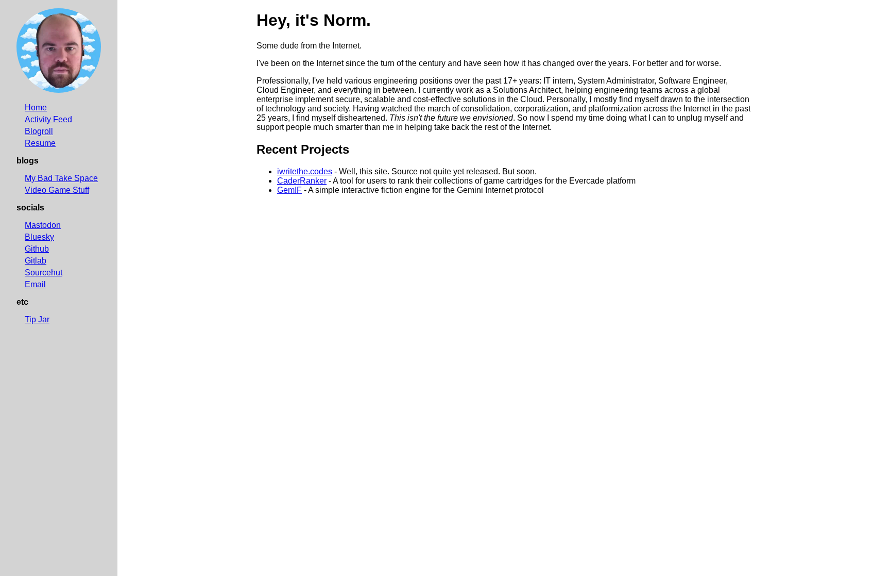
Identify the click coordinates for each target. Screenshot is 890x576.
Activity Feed (48, 119)
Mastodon (43, 225)
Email (35, 284)
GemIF (289, 190)
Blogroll (39, 131)
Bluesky (39, 237)
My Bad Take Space (61, 178)
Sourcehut (43, 272)
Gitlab (35, 260)
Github (37, 248)
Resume (40, 143)
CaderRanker (302, 180)
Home (36, 107)
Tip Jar (37, 319)
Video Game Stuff (57, 190)
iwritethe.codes (304, 171)
